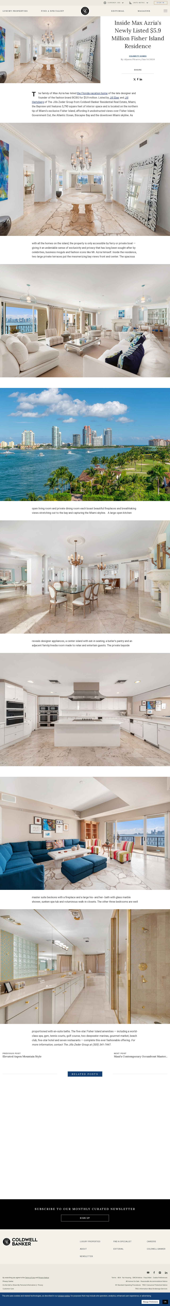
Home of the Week (28, 1163)
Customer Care (8, 1289)
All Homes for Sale (132, 1281)
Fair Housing (126, 1278)
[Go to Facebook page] (154, 1272)
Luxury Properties (15, 11)
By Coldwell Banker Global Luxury (21, 1180)
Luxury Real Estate (84, 1163)
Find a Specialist (52, 11)
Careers (151, 1241)
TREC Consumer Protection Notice (154, 1285)
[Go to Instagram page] (160, 1273)
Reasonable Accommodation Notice (154, 1281)
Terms (114, 1278)
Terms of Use (30, 1278)
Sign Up (85, 1218)
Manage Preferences (150, 1302)
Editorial (118, 11)
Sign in (160, 2)
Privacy (40, 1285)
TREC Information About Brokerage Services (151, 1289)
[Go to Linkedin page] (166, 1272)
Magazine (144, 11)
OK (165, 1302)
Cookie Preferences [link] (160, 1278)
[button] (135, 79)
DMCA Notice (137, 1278)
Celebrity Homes (137, 56)
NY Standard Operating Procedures (128, 1285)
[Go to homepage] (85, 11)
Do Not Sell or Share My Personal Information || (20, 1285)
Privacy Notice (44, 1278)
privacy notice (64, 1296)
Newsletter (86, 1256)
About (83, 1249)
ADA (119, 1278)
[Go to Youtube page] (148, 1272)
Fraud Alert (148, 1278)
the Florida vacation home (92, 93)
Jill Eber (114, 97)
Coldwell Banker (156, 1249)
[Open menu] (165, 11)
